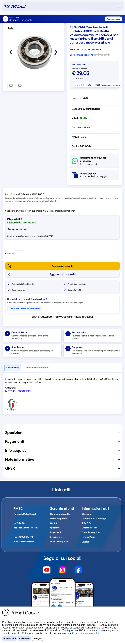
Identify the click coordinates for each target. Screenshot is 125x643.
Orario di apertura (59, 518)
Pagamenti (55, 532)
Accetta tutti (9, 638)
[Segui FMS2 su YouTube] (46, 571)
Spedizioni (55, 527)
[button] (119, 6)
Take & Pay (87, 523)
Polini (83, 137)
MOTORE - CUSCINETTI (18, 391)
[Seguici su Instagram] (62, 571)
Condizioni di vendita (60, 514)
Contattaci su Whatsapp (94, 518)
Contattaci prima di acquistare (25, 308)
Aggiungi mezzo (113, 19)
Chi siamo (86, 514)
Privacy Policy (88, 536)
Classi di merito (89, 527)
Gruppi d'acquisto (91, 532)
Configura (37, 638)
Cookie (85, 541)
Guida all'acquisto (59, 541)
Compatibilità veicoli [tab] (36, 367)
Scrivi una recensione (81, 54)
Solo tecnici (24, 638)
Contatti (54, 523)
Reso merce (56, 536)
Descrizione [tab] (12, 367)
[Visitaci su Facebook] (78, 571)
